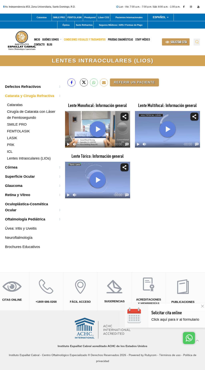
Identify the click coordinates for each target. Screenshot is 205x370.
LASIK (12, 138)
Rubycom (151, 355)
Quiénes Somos (50, 39)
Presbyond (90, 17)
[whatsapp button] (189, 338)
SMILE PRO (59, 17)
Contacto (39, 44)
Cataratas (42, 17)
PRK (10, 145)
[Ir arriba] (197, 340)
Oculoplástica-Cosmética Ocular (26, 207)
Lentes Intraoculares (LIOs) (29, 158)
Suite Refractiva (84, 25)
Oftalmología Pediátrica (25, 219)
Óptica (65, 25)
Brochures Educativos (22, 247)
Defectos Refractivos (23, 87)
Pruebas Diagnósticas (120, 39)
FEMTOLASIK (74, 17)
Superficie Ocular (20, 177)
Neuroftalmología (18, 238)
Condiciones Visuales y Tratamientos (85, 39)
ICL (10, 152)
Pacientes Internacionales (129, 17)
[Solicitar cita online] (176, 320)
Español (160, 18)
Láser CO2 (103, 17)
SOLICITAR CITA (178, 42)
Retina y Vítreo (17, 195)
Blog (49, 44)
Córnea (11, 167)
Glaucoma (13, 186)
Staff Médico (142, 39)
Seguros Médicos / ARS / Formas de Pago (121, 25)
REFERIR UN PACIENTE (134, 82)
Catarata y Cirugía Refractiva (29, 96)
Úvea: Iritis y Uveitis (21, 228)
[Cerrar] (202, 306)
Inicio (37, 39)
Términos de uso (170, 355)
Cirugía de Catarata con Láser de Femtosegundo (31, 115)
